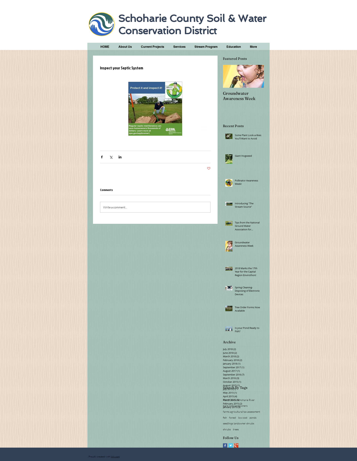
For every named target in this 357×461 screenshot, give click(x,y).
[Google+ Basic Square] (236, 445)
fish (225, 417)
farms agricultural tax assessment (241, 411)
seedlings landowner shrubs (238, 423)
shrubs (227, 429)
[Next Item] (258, 76)
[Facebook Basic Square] (225, 445)
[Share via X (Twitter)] (111, 157)
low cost (242, 417)
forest (232, 417)
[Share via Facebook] (102, 157)
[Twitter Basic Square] (231, 445)
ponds (253, 417)
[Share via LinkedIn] (120, 157)
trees (236, 429)
